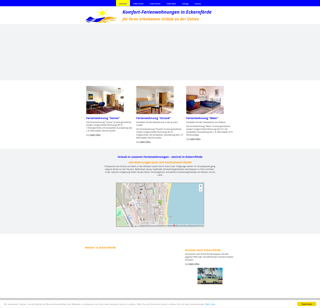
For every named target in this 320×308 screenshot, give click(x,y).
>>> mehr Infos (93, 134)
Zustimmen (307, 304)
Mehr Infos (210, 304)
